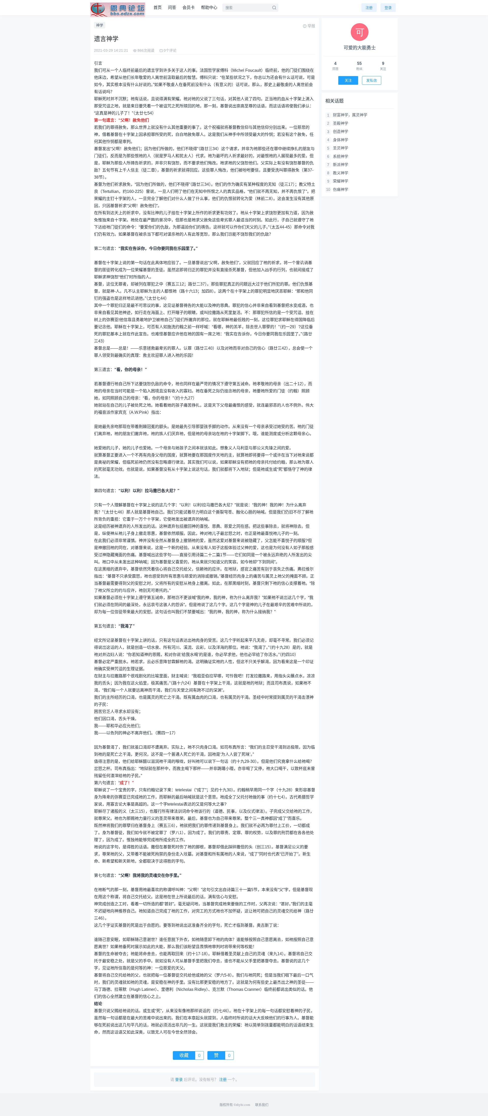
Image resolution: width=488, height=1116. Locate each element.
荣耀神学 (340, 181)
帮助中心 (209, 7)
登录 (388, 8)
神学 (99, 25)
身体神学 (340, 140)
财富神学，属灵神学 (350, 115)
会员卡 (188, 7)
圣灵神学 (340, 148)
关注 (348, 80)
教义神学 (340, 173)
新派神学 (340, 164)
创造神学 (340, 131)
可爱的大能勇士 (360, 47)
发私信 (371, 80)
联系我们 (261, 1105)
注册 (369, 8)
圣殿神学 (340, 123)
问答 (172, 7)
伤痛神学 (340, 189)
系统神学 (340, 156)
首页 (158, 7)
